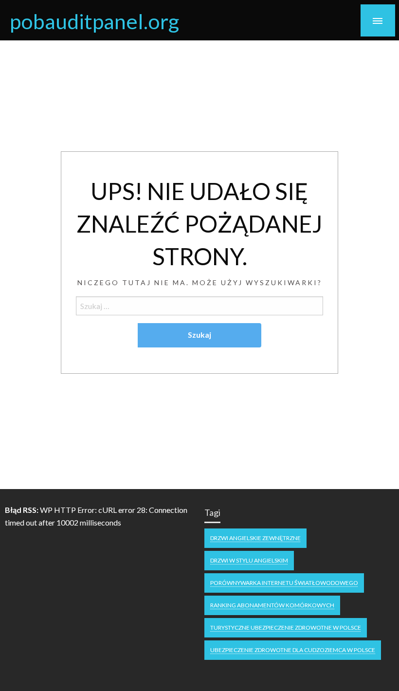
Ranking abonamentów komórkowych (272, 605)
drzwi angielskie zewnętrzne (255, 538)
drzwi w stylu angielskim (249, 560)
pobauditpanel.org (94, 21)
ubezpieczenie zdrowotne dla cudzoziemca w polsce (292, 650)
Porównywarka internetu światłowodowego (284, 582)
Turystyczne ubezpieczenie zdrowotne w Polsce (285, 627)
